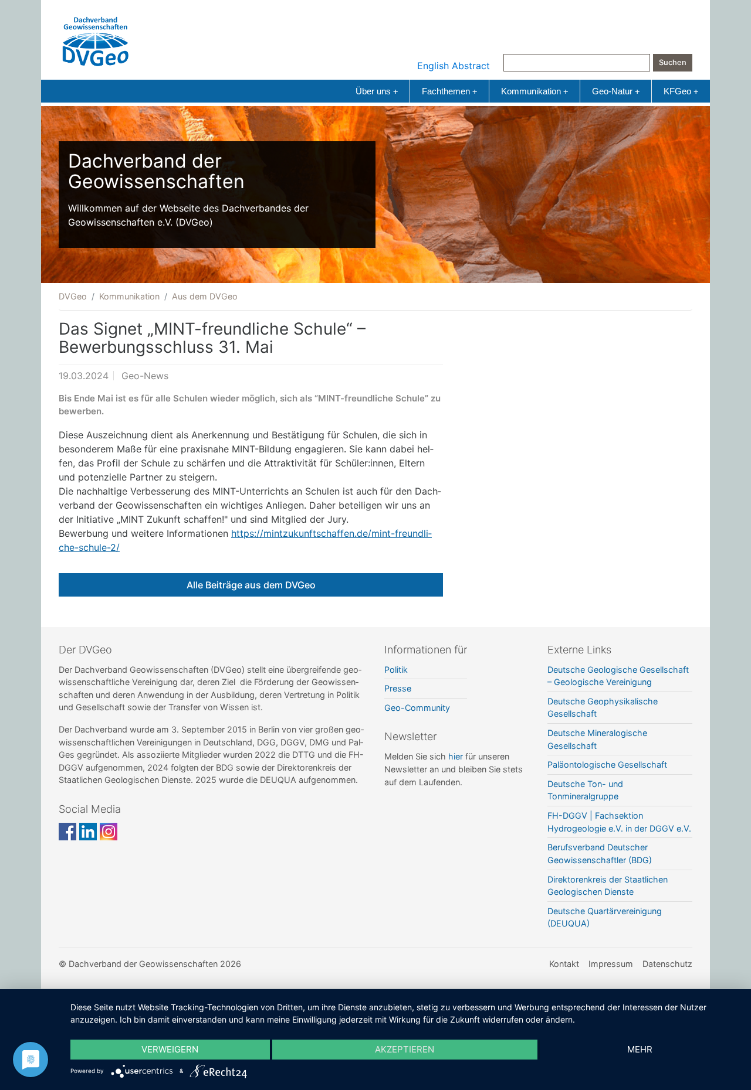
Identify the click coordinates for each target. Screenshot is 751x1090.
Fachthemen (449, 91)
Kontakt (564, 964)
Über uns (377, 91)
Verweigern (169, 1049)
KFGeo (681, 91)
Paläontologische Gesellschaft (607, 764)
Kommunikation (534, 91)
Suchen (672, 62)
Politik (396, 670)
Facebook (67, 831)
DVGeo (73, 296)
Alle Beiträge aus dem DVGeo (251, 585)
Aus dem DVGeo (205, 296)
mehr (639, 1049)
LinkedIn (88, 831)
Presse (397, 688)
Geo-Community (417, 708)
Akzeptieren (404, 1049)
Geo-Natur (616, 91)
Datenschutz (667, 964)
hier (455, 756)
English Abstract (453, 65)
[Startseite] (96, 38)
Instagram (108, 831)
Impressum (610, 964)
